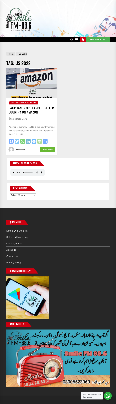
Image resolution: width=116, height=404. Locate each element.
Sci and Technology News (24, 103)
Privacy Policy (13, 262)
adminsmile (20, 149)
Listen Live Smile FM (17, 230)
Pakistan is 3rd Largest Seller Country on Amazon (31, 109)
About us (11, 249)
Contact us (12, 256)
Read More (48, 149)
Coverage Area (14, 243)
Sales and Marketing (17, 237)
